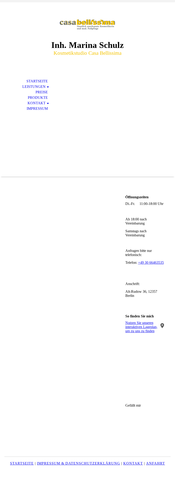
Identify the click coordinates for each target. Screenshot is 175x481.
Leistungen (34, 87)
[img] (87, 24)
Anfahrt (155, 463)
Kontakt (37, 103)
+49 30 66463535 (151, 262)
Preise (42, 92)
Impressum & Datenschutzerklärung (78, 463)
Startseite (37, 81)
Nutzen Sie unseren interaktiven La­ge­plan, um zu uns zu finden (141, 327)
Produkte (38, 97)
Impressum (37, 108)
